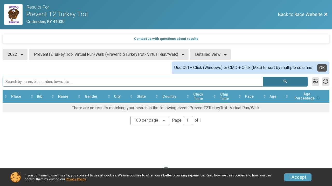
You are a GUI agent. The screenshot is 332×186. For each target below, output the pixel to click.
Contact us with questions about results (166, 39)
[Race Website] (15, 14)
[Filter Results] (315, 81)
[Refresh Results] (325, 81)
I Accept (297, 177)
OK (322, 67)
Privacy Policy (76, 179)
